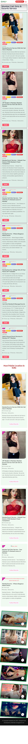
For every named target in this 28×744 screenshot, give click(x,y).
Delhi (5, 641)
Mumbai (15, 62)
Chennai (5, 713)
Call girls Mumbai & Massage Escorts (13, 304)
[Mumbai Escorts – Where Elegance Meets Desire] (12, 225)
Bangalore (6, 677)
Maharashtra (20, 62)
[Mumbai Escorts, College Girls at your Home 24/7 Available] (12, 261)
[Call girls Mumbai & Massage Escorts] (12, 296)
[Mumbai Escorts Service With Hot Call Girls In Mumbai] (12, 27)
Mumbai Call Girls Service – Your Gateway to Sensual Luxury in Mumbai (12, 199)
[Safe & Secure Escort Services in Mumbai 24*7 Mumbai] (12, 328)
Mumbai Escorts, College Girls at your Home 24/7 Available (13, 270)
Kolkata (5, 659)
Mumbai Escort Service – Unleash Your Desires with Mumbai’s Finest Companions (14, 161)
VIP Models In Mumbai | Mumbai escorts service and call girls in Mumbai (12, 104)
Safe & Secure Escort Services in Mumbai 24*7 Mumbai (12, 337)
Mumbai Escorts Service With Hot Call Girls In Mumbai (14, 49)
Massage (4, 302)
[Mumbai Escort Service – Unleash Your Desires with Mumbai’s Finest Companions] (12, 141)
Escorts (4, 46)
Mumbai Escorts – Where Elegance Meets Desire (13, 234)
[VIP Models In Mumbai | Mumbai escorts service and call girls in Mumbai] (12, 83)
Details (5, 66)
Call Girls (4, 196)
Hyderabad (6, 695)
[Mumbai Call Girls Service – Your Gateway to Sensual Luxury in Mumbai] (12, 190)
